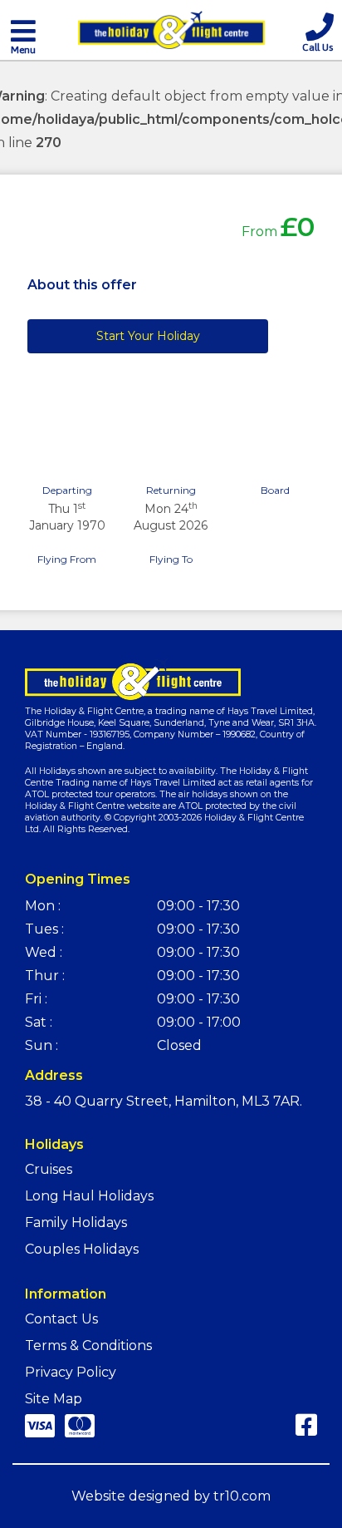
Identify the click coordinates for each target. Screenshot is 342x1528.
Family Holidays (76, 1222)
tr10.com (242, 1496)
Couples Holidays (82, 1249)
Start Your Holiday (148, 335)
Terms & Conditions (88, 1345)
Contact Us (61, 1319)
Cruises (48, 1169)
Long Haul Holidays (89, 1196)
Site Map (53, 1399)
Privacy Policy (70, 1372)
